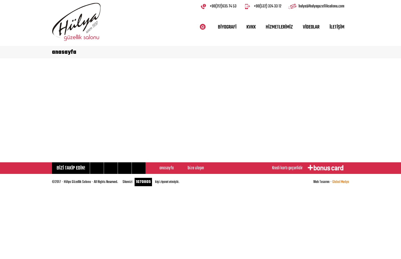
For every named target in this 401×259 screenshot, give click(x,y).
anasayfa (166, 168)
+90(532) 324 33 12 (267, 6)
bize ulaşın (196, 168)
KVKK (251, 27)
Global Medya (340, 182)
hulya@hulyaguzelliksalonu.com (321, 6)
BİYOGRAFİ (227, 27)
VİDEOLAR (311, 27)
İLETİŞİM (337, 27)
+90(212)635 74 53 (223, 6)
